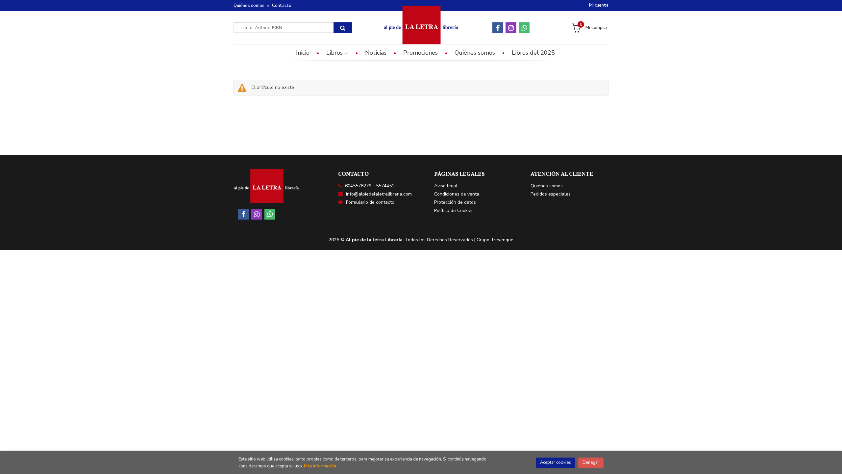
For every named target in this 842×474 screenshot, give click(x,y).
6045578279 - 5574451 (369, 186)
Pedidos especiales (551, 194)
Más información (320, 466)
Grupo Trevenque (495, 240)
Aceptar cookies (555, 462)
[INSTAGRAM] (511, 27)
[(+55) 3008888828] (524, 27)
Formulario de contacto (370, 202)
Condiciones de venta (456, 194)
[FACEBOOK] (497, 27)
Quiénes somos (249, 6)
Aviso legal (446, 186)
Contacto (281, 6)
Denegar (590, 462)
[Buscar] (343, 27)
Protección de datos (455, 202)
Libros (335, 53)
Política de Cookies (454, 210)
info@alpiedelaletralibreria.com (379, 194)
